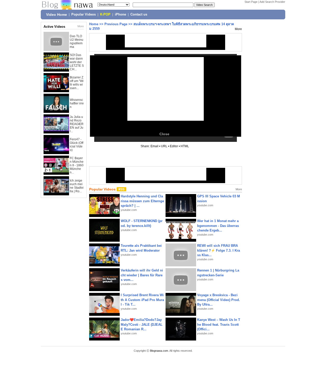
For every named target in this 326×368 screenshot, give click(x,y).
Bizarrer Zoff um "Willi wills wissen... (77, 83)
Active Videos (54, 27)
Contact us (138, 14)
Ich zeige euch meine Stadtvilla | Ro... (77, 186)
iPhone (120, 14)
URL (164, 146)
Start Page (250, 1)
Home (93, 24)
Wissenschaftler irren (77, 103)
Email (154, 146)
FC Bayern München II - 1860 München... (77, 165)
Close (164, 134)
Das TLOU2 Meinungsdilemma (76, 41)
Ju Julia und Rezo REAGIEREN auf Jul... (77, 124)
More (80, 26)
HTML (185, 146)
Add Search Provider (272, 1)
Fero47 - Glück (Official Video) (76, 145)
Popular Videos (83, 14)
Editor (174, 146)
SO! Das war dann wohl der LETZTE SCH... (77, 62)
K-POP (105, 14)
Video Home (56, 14)
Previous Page (115, 24)
